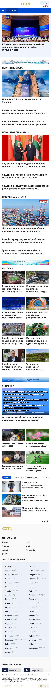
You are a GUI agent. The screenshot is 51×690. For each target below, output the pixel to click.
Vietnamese (37, 647)
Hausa (10, 623)
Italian (10, 643)
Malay (36, 570)
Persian (34, 586)
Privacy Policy (6, 686)
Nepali (33, 582)
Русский (5, 550)
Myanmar (37, 578)
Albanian (11, 566)
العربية (28, 546)
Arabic (10, 570)
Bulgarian (12, 582)
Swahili (35, 623)
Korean (11, 652)
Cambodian (11, 586)
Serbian (35, 611)
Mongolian (36, 574)
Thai (32, 631)
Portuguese (37, 594)
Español (29, 542)
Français (5, 546)
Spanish (35, 619)
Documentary (31, 550)
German (11, 615)
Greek (11, 619)
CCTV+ (5, 554)
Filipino (10, 607)
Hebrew (10, 627)
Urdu (32, 643)
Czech (10, 594)
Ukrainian (36, 639)
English (5, 542)
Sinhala (34, 615)
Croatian (11, 590)
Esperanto (12, 603)
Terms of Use (18, 686)
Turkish (34, 635)
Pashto (33, 598)
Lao (32, 566)
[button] (11, 412)
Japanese (12, 647)
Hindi (9, 631)
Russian (35, 607)
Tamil (33, 627)
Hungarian (12, 635)
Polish (33, 590)
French (11, 611)
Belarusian (13, 574)
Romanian (36, 603)
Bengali (10, 578)
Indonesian (15, 639)
